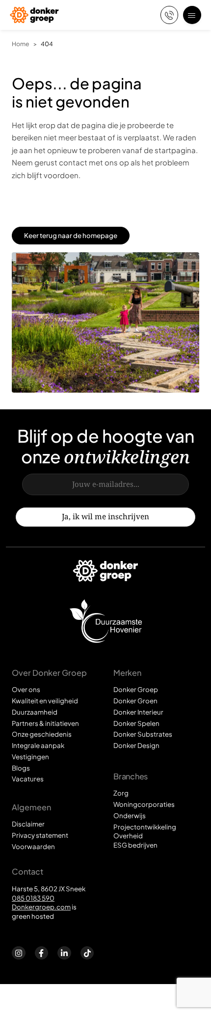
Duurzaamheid (34, 712)
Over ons (26, 689)
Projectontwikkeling (144, 827)
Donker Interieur (138, 712)
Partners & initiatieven (45, 723)
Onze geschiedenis (42, 734)
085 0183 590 (33, 898)
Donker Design (136, 745)
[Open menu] (192, 15)
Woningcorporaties (144, 804)
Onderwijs (129, 815)
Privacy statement (40, 835)
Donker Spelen (136, 723)
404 (47, 44)
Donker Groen (135, 700)
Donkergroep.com (41, 907)
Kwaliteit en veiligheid (45, 700)
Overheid (128, 835)
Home (20, 44)
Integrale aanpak (38, 745)
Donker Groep (135, 689)
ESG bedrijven (135, 845)
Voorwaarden (33, 846)
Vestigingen (30, 756)
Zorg (121, 793)
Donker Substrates (142, 734)
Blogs (21, 768)
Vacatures (28, 778)
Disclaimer (28, 824)
